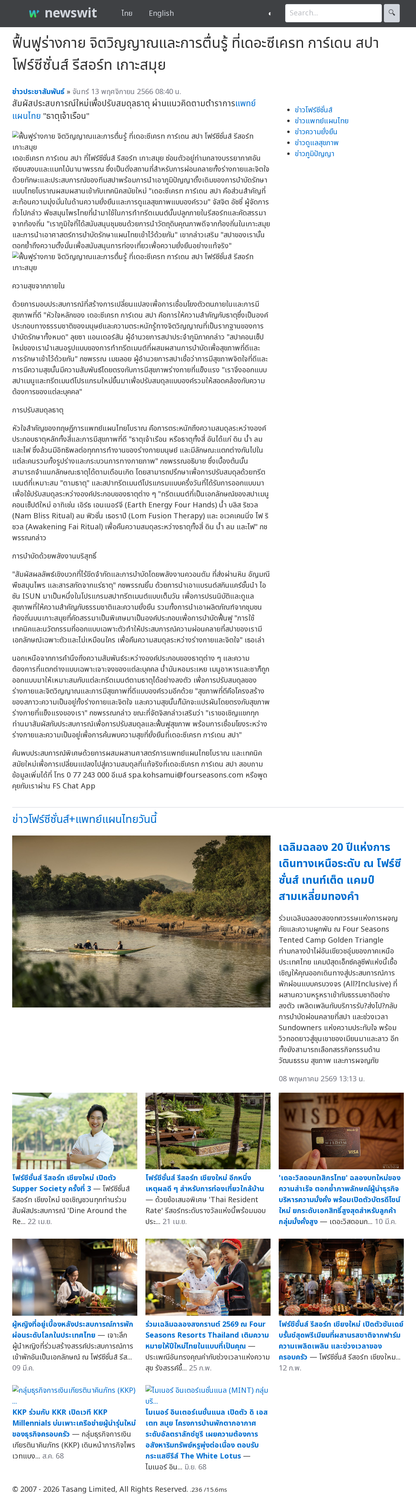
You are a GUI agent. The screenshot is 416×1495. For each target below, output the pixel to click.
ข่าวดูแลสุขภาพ (317, 142)
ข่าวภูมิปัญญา (314, 153)
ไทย (126, 13)
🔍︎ (391, 13)
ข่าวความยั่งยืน (316, 132)
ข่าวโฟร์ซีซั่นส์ (313, 110)
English (161, 13)
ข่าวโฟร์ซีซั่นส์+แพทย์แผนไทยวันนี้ (84, 819)
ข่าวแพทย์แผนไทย (322, 121)
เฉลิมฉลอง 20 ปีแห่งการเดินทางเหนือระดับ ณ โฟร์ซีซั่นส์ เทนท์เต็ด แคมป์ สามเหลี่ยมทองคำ (340, 872)
